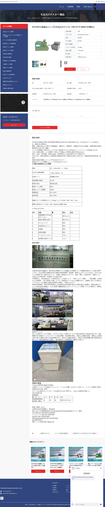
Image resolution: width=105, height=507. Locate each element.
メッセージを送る (45, 127)
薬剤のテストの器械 (8, 50)
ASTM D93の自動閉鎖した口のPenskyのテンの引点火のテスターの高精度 (57, 465)
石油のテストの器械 (8, 31)
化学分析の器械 (7, 57)
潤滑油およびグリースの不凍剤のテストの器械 (13, 35)
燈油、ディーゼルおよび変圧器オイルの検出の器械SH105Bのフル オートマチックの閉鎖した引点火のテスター (95, 465)
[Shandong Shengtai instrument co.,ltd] (5, 6)
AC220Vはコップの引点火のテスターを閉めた (85, 433)
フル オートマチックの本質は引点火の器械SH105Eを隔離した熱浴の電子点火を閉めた (76, 465)
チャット (14, 125)
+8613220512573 (13, 117)
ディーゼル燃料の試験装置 (10, 40)
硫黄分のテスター (45, 433)
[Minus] (101, 468)
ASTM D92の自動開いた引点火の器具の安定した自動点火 (38, 465)
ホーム (29, 18)
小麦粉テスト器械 (7, 64)
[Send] (101, 504)
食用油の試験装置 (7, 53)
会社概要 (54, 485)
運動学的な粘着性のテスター (10, 81)
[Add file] (72, 504)
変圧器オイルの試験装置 (9, 43)
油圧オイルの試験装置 (9, 74)
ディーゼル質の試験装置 (61, 433)
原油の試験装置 (7, 71)
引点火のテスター (36, 18)
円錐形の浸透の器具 (8, 88)
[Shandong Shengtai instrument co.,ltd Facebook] (96, 1)
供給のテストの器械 (8, 47)
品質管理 (54, 489)
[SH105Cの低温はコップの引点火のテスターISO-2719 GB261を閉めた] (47, 44)
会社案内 (54, 487)
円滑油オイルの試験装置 (9, 60)
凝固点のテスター (7, 85)
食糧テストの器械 (7, 67)
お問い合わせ (55, 492)
